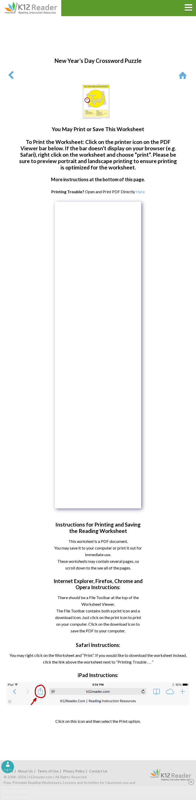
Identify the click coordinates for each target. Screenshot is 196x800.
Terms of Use (48, 771)
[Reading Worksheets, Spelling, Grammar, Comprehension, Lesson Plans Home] (184, 75)
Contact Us (98, 771)
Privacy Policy (74, 771)
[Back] (10, 75)
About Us (25, 771)
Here (140, 191)
